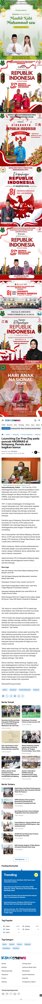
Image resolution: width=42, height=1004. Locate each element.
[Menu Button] (3, 420)
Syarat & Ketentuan (28, 974)
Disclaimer (5, 974)
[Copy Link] (22, 696)
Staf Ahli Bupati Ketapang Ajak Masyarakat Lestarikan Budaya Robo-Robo (19, 577)
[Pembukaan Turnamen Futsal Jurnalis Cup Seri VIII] (31, 711)
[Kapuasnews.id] (14, 957)
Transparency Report (29, 982)
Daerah (2, 824)
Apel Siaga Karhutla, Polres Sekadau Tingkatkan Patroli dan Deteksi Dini (27, 812)
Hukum (2, 789)
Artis (15, 425)
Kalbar (5, 690)
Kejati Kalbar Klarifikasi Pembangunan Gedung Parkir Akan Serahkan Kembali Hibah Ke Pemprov (27, 790)
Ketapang (13, 690)
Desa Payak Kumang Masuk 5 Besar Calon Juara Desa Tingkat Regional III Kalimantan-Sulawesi (19, 586)
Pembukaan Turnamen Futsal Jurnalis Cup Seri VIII (18, 582)
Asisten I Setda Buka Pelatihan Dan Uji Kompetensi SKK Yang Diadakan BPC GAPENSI (30, 773)
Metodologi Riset (7, 971)
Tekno (27, 425)
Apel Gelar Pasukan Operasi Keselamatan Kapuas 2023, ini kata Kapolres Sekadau (20, 896)
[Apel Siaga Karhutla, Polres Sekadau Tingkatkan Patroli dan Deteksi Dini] (8, 815)
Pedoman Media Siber (29, 967)
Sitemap (4, 982)
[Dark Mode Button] (35, 420)
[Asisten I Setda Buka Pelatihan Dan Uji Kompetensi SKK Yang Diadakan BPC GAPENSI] (31, 762)
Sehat (38, 425)
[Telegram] (11, 696)
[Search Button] (39, 420)
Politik (3, 425)
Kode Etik (25, 978)
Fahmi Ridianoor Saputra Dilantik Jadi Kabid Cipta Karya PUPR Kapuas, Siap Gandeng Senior (27, 824)
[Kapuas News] (13, 420)
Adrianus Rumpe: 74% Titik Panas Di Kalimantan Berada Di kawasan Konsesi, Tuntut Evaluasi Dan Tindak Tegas (20, 910)
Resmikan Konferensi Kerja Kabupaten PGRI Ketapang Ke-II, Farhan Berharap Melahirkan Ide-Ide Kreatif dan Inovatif (11, 723)
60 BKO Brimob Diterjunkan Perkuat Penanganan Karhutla (26, 834)
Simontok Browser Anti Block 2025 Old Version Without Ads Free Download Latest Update (19, 903)
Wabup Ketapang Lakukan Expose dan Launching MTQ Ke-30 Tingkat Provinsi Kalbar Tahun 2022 (31, 748)
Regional (36, 690)
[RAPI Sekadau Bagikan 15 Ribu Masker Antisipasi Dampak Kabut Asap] (8, 849)
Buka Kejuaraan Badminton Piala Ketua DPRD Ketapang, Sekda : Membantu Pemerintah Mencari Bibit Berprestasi (20, 888)
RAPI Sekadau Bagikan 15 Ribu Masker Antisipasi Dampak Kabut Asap (27, 846)
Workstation (26, 971)
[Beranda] (3, 434)
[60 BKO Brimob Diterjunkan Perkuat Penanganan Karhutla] (8, 838)
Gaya (32, 425)
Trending (21, 425)
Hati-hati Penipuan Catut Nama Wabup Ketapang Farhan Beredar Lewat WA (20, 571)
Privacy (4, 978)
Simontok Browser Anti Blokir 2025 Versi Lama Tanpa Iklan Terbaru (19, 881)
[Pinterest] (14, 696)
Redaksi (4, 967)
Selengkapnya (20, 859)
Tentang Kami (26, 963)
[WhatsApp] (18, 696)
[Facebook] (3, 696)
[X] (7, 696)
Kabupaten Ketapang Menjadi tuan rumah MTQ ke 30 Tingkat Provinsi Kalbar (19, 592)
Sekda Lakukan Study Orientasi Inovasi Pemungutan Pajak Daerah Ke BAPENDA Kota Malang (10, 773)
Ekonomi (9, 425)
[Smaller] (32, 452)
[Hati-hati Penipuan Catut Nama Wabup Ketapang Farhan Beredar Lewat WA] (11, 737)
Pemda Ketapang (24, 690)
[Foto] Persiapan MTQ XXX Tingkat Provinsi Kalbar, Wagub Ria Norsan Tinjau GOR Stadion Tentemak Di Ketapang (21, 598)
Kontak (4, 963)
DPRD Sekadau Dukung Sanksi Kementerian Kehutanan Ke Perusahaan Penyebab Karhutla (25, 801)
